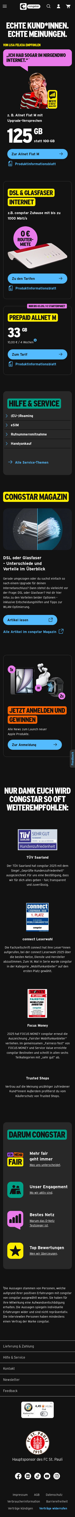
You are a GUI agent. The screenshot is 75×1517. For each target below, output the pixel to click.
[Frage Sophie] (49, 6)
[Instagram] (56, 1476)
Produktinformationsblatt (35, 164)
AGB (37, 1495)
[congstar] (30, 6)
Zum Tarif (19, 354)
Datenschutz (54, 1495)
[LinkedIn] (28, 1476)
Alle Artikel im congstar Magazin (29, 631)
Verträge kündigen (20, 1508)
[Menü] (5, 6)
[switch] (44, 1414)
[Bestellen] (69, 6)
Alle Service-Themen (31, 462)
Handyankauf (21, 443)
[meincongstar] (59, 6)
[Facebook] (18, 1476)
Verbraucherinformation (23, 1501)
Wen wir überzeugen (43, 1253)
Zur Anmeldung (24, 744)
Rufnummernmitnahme (29, 434)
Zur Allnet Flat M (25, 154)
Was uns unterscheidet (45, 1165)
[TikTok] (37, 1476)
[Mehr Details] (35, 340)
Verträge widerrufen (53, 1508)
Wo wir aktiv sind (41, 1193)
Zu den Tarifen (23, 278)
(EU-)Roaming (22, 415)
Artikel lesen (17, 620)
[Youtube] (47, 1476)
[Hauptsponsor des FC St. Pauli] (38, 1443)
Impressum (20, 1495)
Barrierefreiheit (57, 1501)
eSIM (15, 425)
